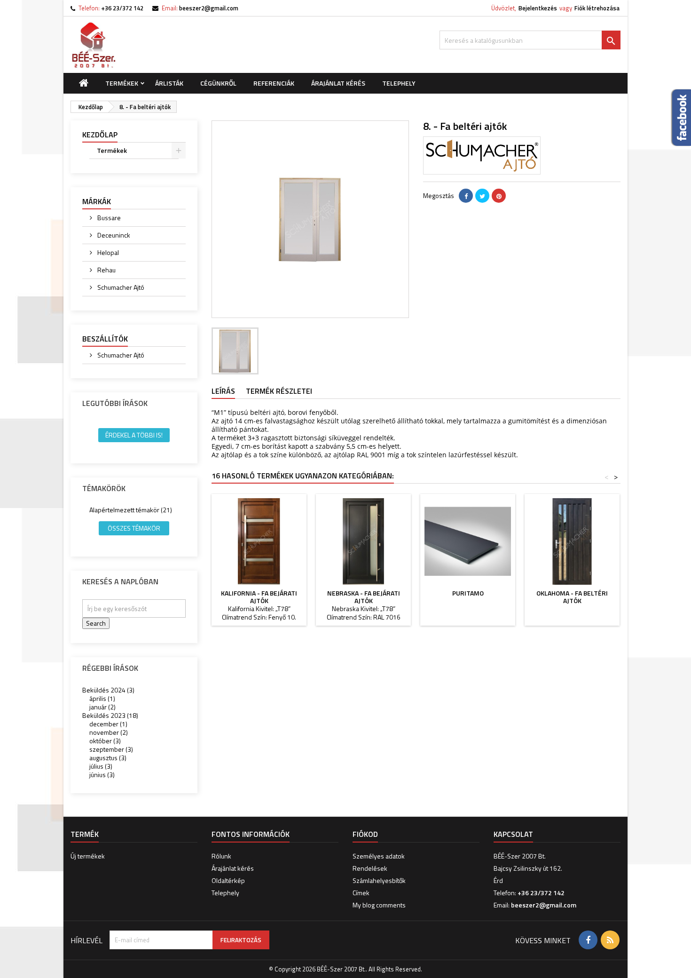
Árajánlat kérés (338, 83)
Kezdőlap (100, 134)
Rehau (106, 270)
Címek (361, 893)
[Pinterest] (499, 196)
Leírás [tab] (223, 391)
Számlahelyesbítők (379, 880)
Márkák (96, 201)
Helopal (107, 252)
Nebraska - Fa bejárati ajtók (363, 596)
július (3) (100, 766)
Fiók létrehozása (597, 8)
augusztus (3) (107, 758)
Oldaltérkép (228, 880)
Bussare (108, 218)
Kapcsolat (513, 834)
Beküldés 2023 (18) (110, 715)
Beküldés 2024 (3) (108, 690)
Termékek (121, 83)
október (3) (105, 741)
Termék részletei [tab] (279, 391)
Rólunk (221, 856)
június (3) (102, 774)
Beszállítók (105, 338)
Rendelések (370, 868)
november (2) (108, 732)
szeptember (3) (111, 749)
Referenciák (273, 83)
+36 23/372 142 (122, 8)
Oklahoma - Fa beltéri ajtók (572, 596)
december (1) (108, 724)
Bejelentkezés (537, 8)
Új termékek (88, 856)
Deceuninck (113, 235)
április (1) (102, 698)
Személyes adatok (379, 856)
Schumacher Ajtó (120, 287)
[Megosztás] (466, 196)
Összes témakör (134, 528)
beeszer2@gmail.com (208, 8)
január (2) (102, 707)
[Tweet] (482, 196)
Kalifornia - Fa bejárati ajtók (259, 596)
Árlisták (169, 83)
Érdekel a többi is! (134, 435)
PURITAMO (468, 593)
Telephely (399, 83)
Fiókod (365, 834)
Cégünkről (218, 83)
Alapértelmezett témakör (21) (130, 510)
